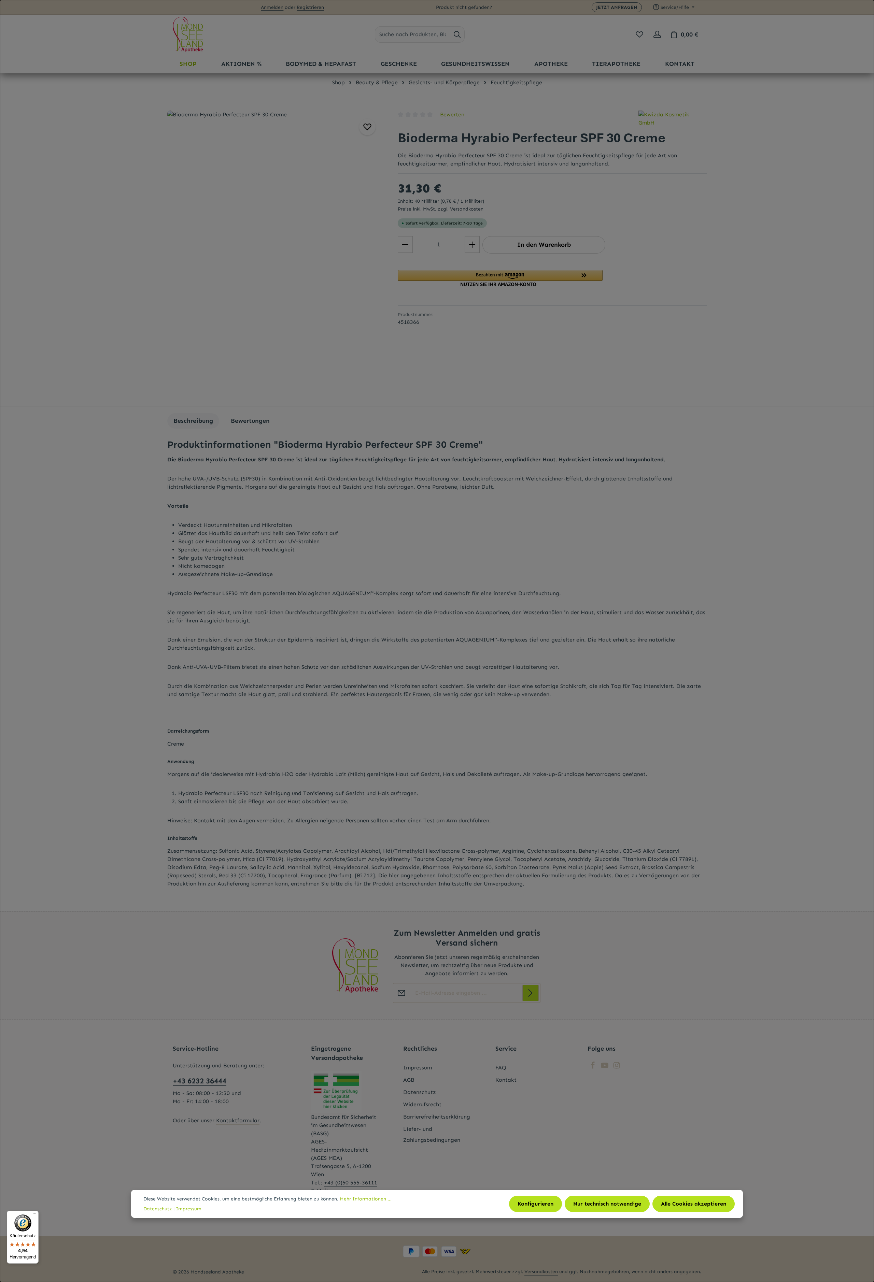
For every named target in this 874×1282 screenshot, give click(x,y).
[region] (275, 255)
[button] (552, 278)
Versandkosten (541, 1271)
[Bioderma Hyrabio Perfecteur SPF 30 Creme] (275, 255)
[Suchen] (457, 34)
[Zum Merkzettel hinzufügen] (367, 127)
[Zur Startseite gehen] (188, 34)
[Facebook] (593, 1067)
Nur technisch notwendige (607, 1203)
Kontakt (506, 1080)
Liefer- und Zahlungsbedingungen (431, 1134)
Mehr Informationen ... (366, 1199)
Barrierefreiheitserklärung (436, 1116)
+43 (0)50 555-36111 (350, 1182)
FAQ (500, 1067)
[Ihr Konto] (657, 34)
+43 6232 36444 (199, 1080)
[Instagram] (616, 1067)
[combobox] (412, 34)
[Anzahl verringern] (405, 244)
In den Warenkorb (544, 244)
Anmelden (272, 7)
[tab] (193, 421)
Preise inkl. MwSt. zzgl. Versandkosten (440, 209)
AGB (408, 1080)
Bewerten (452, 114)
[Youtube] (605, 1067)
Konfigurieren (535, 1203)
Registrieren (310, 7)
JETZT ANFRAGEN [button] (616, 7)
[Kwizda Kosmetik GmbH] (672, 119)
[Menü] (34, 1215)
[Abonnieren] (530, 993)
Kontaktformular (237, 1120)
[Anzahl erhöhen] (472, 244)
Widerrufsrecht (422, 1104)
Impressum (417, 1067)
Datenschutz (419, 1092)
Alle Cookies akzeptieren (693, 1203)
